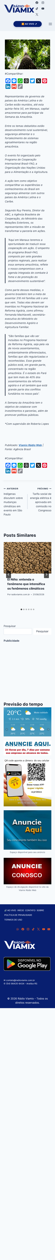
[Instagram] (42, 2)
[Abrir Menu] (50, 24)
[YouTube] (42, 8)
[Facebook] (36, 2)
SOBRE (40, 910)
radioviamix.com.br (20, 594)
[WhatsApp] (17, 929)
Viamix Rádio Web (30, 445)
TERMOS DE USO (13, 920)
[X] (36, 14)
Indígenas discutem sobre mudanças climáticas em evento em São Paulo (13, 501)
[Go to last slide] (8, 574)
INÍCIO (20, 910)
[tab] (21, 609)
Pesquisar (10, 626)
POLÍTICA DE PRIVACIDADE (18, 915)
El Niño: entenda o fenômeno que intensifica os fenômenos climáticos (26, 584)
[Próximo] (46, 574)
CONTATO (30, 910)
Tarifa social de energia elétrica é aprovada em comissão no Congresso (40, 499)
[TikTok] (36, 8)
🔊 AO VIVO (10, 910)
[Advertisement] (27, 670)
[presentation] (27, 558)
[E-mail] (48, 929)
